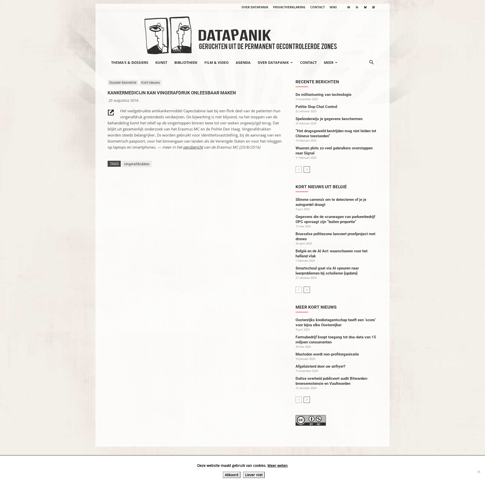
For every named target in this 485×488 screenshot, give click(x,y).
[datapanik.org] (242, 34)
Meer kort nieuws (316, 307)
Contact (317, 7)
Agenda (243, 62)
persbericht (193, 147)
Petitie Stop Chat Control (316, 106)
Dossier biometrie (122, 82)
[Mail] (348, 7)
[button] (371, 62)
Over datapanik (254, 7)
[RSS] (357, 7)
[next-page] (307, 169)
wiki (333, 7)
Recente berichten (317, 81)
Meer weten (278, 465)
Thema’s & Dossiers (129, 62)
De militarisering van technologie (323, 94)
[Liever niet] (478, 471)
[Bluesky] (365, 7)
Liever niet (254, 474)
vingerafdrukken (137, 164)
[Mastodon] (373, 7)
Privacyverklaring (289, 7)
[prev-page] (299, 169)
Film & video (216, 62)
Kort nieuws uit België (321, 186)
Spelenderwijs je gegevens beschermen (329, 119)
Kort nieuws (150, 82)
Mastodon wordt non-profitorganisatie (327, 354)
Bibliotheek (185, 62)
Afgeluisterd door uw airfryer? (320, 366)
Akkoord (231, 474)
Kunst (161, 62)
